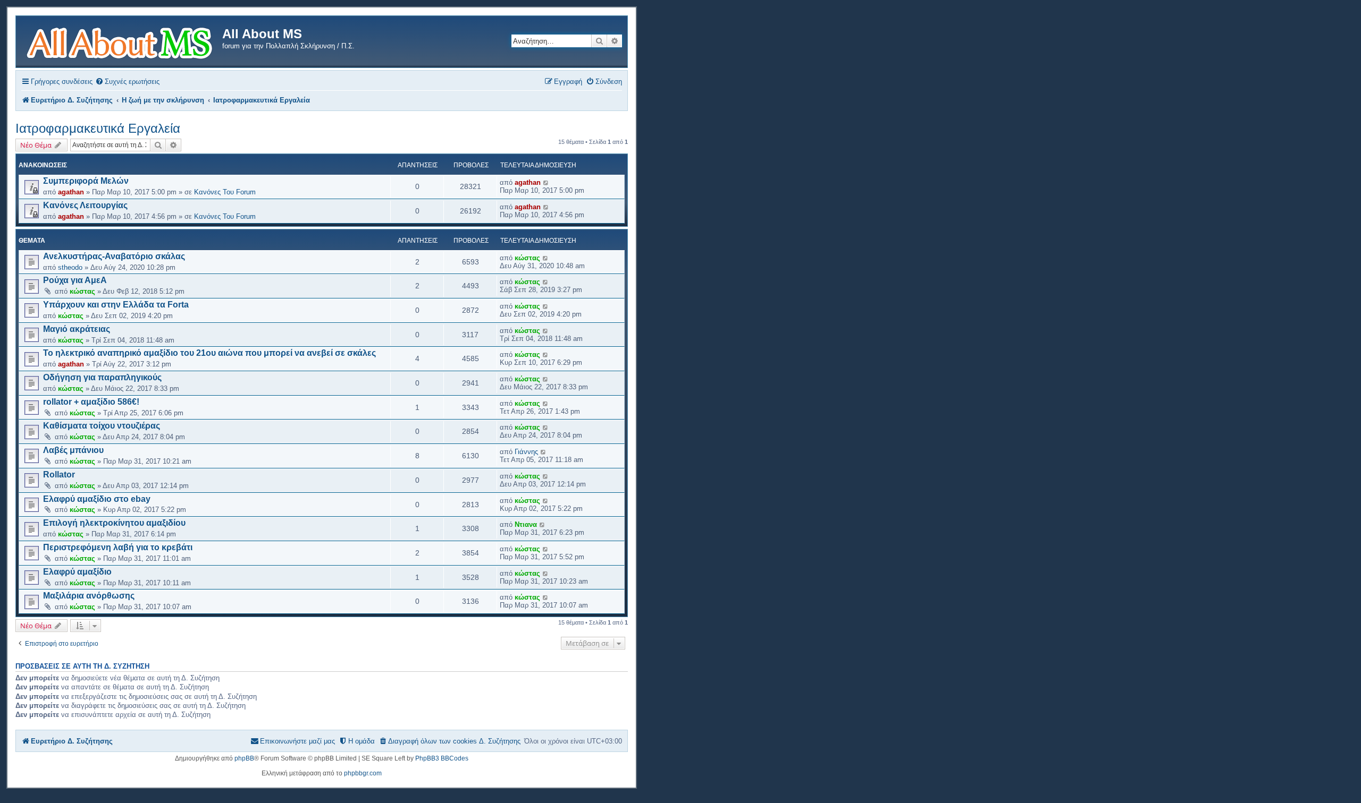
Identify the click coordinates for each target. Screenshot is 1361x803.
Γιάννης (526, 452)
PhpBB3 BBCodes (441, 758)
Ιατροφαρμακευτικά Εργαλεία (97, 128)
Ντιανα (526, 524)
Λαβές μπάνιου (73, 450)
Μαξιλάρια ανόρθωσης (89, 595)
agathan (71, 192)
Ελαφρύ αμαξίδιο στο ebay (96, 498)
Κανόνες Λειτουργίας (85, 205)
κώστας (527, 258)
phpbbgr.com (363, 773)
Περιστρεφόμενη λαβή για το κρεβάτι (117, 547)
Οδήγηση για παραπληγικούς (102, 377)
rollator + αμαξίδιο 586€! (91, 401)
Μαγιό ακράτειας (76, 329)
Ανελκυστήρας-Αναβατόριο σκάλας (114, 256)
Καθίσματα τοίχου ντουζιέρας (101, 425)
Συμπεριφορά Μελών (86, 180)
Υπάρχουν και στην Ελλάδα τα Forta (116, 304)
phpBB (244, 758)
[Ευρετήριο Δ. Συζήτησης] (120, 42)
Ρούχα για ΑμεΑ (75, 280)
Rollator (59, 474)
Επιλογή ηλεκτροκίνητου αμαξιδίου (114, 522)
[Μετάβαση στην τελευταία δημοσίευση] (546, 182)
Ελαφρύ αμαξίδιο (77, 571)
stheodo (70, 267)
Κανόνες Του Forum (225, 192)
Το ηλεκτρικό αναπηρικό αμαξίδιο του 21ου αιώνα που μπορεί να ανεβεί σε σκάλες (209, 352)
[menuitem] (127, 81)
